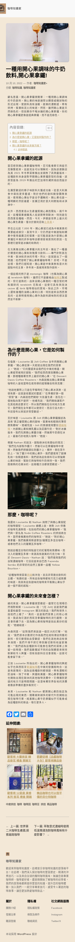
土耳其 (48, 222)
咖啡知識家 (14, 8)
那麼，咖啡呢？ (20, 141)
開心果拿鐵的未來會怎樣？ (27, 145)
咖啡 (19, 804)
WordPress (24, 934)
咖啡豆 (58, 277)
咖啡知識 (17, 87)
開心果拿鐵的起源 (22, 133)
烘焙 (29, 574)
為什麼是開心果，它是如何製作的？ (31, 137)
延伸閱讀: (23, 149)
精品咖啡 (52, 804)
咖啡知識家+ (40, 83)
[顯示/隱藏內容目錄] (47, 128)
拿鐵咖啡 (32, 667)
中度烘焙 (11, 804)
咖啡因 (27, 804)
